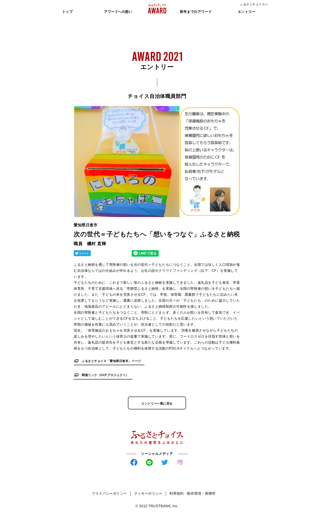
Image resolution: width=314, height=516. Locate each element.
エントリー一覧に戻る (157, 403)
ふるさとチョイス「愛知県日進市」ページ (111, 361)
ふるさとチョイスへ (254, 4)
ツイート (84, 253)
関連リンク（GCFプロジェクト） (105, 375)
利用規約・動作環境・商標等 (192, 493)
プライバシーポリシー (109, 493)
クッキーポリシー (148, 493)
